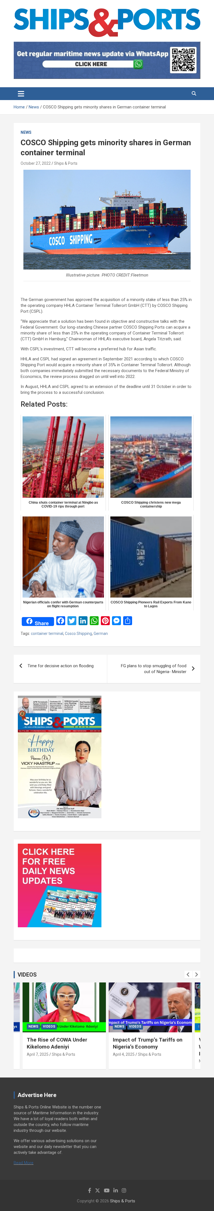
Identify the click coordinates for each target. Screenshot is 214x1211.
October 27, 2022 (36, 163)
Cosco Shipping (78, 633)
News (26, 132)
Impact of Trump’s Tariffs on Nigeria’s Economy (148, 1043)
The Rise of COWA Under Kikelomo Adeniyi (57, 1043)
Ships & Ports (65, 163)
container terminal (47, 633)
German (101, 633)
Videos (49, 1026)
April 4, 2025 (124, 1054)
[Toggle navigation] (21, 93)
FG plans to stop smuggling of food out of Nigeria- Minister (153, 668)
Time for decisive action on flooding (61, 665)
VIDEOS (27, 974)
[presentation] (188, 975)
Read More (23, 1162)
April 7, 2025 (37, 1054)
